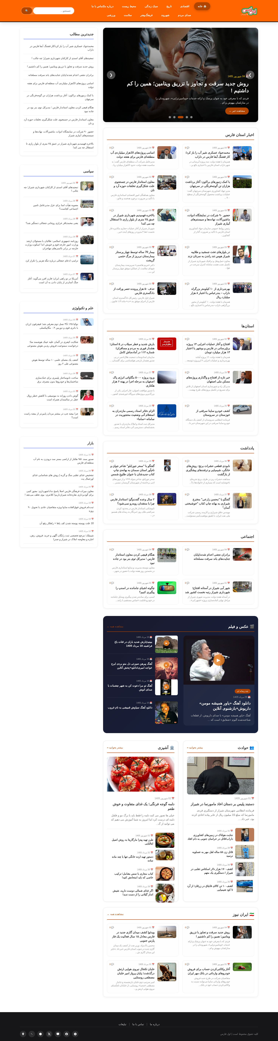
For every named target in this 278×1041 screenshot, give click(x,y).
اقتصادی (184, 6)
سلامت (128, 15)
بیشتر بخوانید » (195, 747)
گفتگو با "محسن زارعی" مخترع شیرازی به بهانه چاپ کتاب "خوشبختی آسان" (207, 503)
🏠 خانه (202, 6)
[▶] (218, 683)
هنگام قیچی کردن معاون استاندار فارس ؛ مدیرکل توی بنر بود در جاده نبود (134, 558)
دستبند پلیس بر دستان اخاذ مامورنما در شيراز (222, 804)
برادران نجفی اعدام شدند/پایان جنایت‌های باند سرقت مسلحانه (61, 75)
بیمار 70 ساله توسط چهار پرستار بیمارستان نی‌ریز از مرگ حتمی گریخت (135, 256)
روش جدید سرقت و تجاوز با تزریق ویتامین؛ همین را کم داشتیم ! (60, 66)
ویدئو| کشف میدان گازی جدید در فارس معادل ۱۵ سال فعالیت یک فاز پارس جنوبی (133, 936)
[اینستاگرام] (23, 1034)
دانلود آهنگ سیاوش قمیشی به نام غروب (130, 707)
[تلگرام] (40, 1034)
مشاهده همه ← (115, 626)
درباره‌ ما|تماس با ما (102, 6)
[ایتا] (58, 1034)
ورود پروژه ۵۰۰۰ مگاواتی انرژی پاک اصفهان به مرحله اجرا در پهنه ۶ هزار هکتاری (133, 381)
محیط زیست (129, 6)
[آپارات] (75, 1034)
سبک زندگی (151, 6)
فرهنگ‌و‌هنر (146, 15)
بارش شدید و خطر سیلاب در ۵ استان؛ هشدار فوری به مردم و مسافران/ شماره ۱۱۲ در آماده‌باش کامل (132, 348)
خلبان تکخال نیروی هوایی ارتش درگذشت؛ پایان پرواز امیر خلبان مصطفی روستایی (136, 973)
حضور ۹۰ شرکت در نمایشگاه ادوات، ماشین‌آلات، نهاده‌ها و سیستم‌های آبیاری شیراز (208, 219)
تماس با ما (138, 1024)
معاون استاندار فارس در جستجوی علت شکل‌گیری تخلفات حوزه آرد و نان (134, 186)
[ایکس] (49, 1034)
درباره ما (155, 1024)
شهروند (165, 15)
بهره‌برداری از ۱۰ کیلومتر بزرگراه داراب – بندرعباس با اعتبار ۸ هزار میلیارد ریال (210, 293)
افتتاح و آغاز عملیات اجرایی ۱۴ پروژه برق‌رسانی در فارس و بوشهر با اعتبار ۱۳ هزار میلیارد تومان (208, 348)
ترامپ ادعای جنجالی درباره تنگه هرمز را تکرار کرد (52, 260)
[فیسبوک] (66, 1034)
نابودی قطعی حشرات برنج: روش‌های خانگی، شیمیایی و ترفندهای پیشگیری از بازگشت (208, 470)
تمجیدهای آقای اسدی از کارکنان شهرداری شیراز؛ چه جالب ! (63, 58)
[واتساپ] (32, 1034)
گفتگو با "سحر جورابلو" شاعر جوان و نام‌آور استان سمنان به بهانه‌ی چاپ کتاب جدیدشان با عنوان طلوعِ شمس (132, 470)
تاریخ (169, 6)
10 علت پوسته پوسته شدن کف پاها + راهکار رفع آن (67, 523)
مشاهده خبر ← (237, 110)
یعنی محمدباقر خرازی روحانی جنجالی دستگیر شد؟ (52, 223)
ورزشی (111, 15)
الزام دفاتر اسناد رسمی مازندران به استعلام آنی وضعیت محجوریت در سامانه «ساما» (133, 415)
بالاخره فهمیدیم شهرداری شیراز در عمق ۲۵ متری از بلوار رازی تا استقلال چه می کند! (132, 219)
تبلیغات (122, 1024)
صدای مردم (184, 15)
